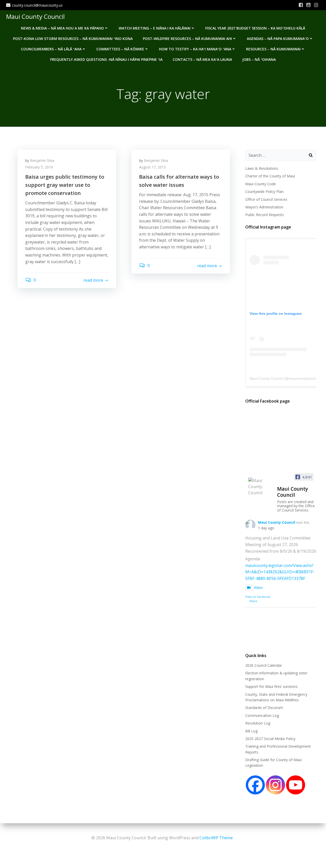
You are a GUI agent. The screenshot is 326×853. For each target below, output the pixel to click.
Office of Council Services (266, 199)
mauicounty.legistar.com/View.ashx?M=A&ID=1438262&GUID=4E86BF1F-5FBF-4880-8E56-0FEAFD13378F (280, 572)
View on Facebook (257, 597)
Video (258, 587)
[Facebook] (255, 784)
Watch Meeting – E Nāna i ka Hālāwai (155, 28)
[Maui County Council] (260, 486)
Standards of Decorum (264, 707)
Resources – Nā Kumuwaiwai (273, 49)
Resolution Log (257, 723)
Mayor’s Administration (264, 207)
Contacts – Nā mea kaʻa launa (202, 59)
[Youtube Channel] (295, 784)
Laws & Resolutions (261, 168)
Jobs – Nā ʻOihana (259, 59)
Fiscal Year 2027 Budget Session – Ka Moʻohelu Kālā (255, 28)
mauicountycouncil (304, 378)
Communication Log (262, 715)
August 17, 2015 (152, 167)
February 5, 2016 (39, 167)
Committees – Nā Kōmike (120, 49)
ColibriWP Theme (216, 838)
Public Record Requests (264, 214)
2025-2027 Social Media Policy (270, 738)
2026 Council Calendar (263, 665)
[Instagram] (275, 784)
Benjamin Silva (42, 160)
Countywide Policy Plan (264, 191)
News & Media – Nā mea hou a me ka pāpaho (62, 28)
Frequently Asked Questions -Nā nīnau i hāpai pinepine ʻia (106, 59)
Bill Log (251, 731)
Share (253, 601)
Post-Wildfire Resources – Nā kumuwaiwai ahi (187, 38)
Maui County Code (260, 183)
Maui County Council (35, 16)
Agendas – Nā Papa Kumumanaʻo (278, 38)
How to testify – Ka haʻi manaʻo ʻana (195, 49)
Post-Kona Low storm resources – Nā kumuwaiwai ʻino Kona (73, 38)
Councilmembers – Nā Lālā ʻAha (51, 49)
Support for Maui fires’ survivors (271, 686)
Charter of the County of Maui (270, 176)
